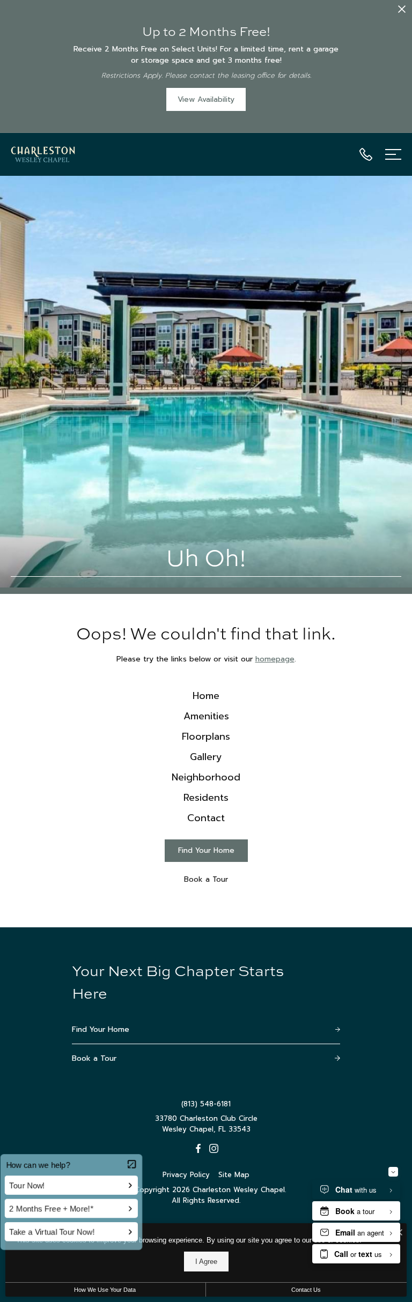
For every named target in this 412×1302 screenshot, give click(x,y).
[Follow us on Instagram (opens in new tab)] (213, 1148)
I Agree (206, 1262)
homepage (275, 659)
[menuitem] (206, 696)
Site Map (233, 1175)
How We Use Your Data (105, 1289)
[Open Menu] (393, 154)
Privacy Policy (186, 1175)
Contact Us (306, 1289)
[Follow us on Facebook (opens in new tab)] (198, 1148)
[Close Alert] (402, 11)
